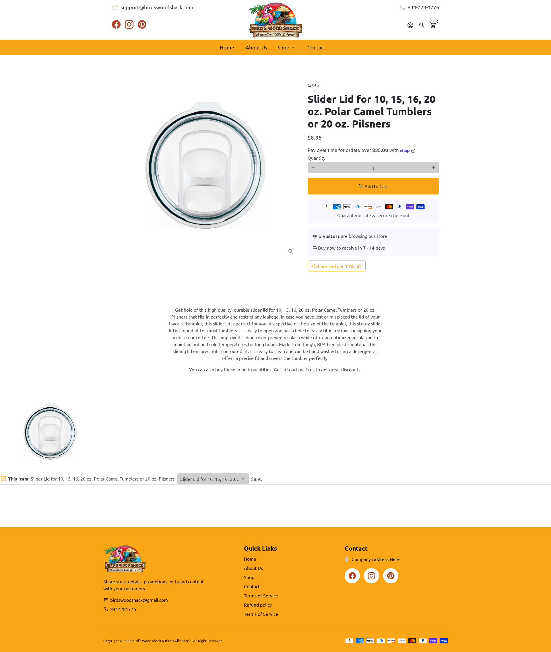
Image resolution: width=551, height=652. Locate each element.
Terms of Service (261, 595)
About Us (256, 47)
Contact (316, 47)
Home (227, 47)
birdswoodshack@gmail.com (136, 600)
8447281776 (120, 609)
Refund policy (258, 604)
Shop (287, 47)
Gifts (313, 85)
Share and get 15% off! (336, 266)
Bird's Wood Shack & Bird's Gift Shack (161, 640)
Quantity (316, 158)
